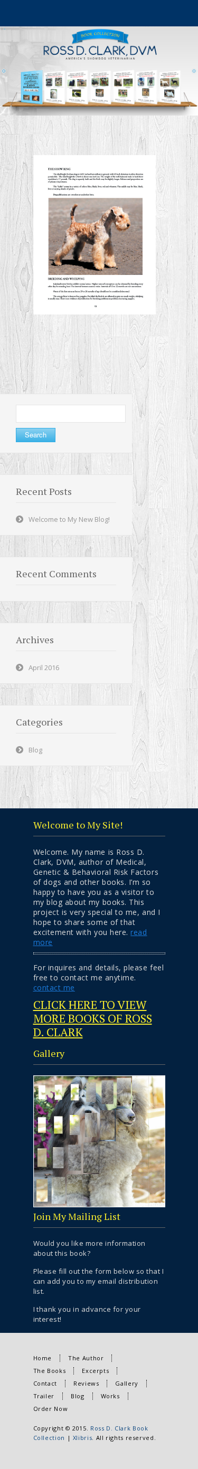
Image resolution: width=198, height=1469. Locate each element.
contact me (54, 987)
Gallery (126, 1383)
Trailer (43, 1396)
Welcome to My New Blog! (69, 519)
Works (110, 1396)
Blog (35, 750)
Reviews (86, 1383)
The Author (85, 1358)
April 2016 (44, 667)
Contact (45, 1383)
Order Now (50, 1409)
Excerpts (95, 1371)
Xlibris (82, 1438)
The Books (49, 1371)
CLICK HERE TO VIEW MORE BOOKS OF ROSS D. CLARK (92, 1018)
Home (42, 1358)
